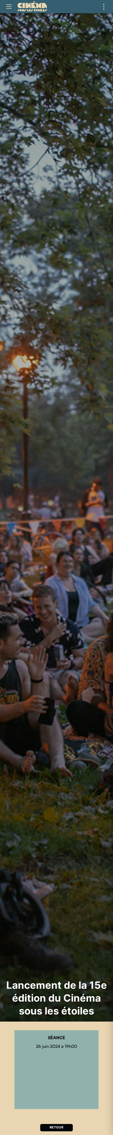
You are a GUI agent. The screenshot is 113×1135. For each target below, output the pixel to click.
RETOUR (57, 1127)
